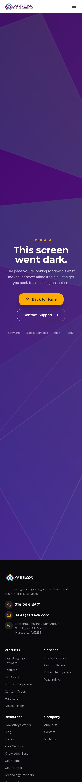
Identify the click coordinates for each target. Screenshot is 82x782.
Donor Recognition (57, 672)
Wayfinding (52, 679)
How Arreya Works (18, 725)
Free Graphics (14, 746)
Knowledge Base (16, 753)
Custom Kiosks (54, 665)
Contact (49, 732)
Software (14, 332)
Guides (9, 739)
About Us (50, 725)
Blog (57, 332)
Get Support (13, 761)
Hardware (11, 698)
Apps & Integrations (18, 684)
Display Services (37, 332)
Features (11, 670)
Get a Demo (13, 768)
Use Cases (12, 677)
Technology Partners (19, 775)
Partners (50, 739)
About (70, 332)
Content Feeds (15, 691)
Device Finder (14, 706)
